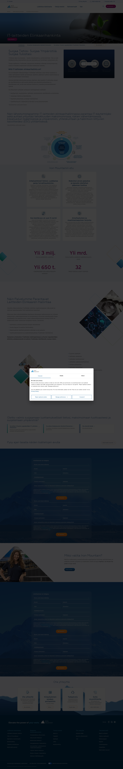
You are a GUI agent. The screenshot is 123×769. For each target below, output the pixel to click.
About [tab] (82, 375)
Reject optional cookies (41, 397)
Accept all (82, 397)
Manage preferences (61, 397)
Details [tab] (61, 375)
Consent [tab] (40, 376)
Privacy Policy (35, 391)
